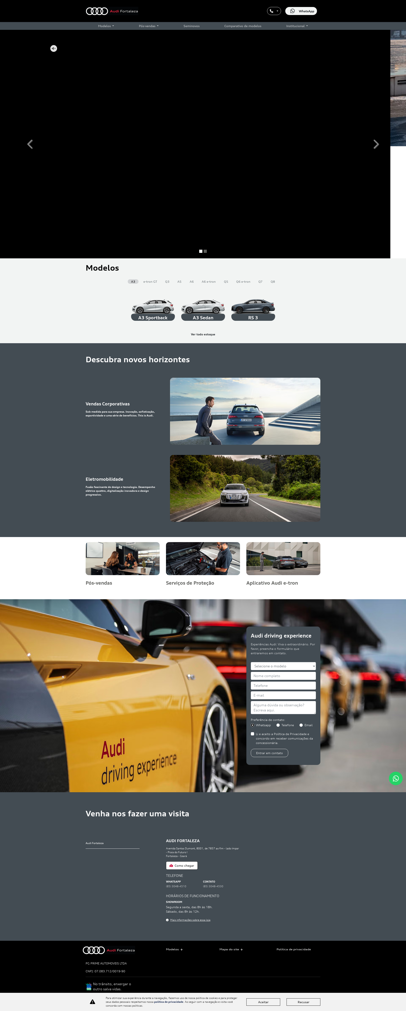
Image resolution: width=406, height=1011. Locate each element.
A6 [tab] (192, 169)
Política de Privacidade (326, 106)
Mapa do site (229, 949)
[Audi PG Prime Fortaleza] (112, 11)
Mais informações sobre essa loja (190, 807)
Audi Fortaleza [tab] (95, 731)
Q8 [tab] (273, 169)
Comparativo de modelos (242, 26)
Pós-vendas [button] (147, 26)
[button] (30, 88)
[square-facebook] (306, 988)
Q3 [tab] (167, 169)
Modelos (172, 949)
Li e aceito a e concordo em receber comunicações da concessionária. (328, 108)
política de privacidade (168, 1001)
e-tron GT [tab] (150, 169)
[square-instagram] (315, 988)
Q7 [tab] (260, 169)
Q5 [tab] (226, 169)
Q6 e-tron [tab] (243, 169)
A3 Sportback (152, 205)
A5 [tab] (179, 169)
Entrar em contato (327, 121)
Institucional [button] (296, 26)
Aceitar (263, 1002)
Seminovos (192, 26)
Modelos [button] (105, 26)
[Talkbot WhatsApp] (396, 778)
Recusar (303, 1002)
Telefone (328, 97)
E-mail (348, 97)
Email (308, 613)
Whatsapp (306, 97)
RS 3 (253, 205)
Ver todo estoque (203, 222)
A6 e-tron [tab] (209, 169)
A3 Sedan (203, 205)
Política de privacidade (294, 949)
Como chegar (184, 753)
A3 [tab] (133, 169)
